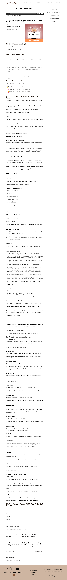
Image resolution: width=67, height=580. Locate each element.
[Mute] (39, 13)
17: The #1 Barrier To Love (12, 551)
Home (33, 567)
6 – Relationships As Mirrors (17, 92)
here (50, 14)
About (25, 2)
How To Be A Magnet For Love (24, 91)
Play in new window (13, 15)
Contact (58, 2)
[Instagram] (14, 575)
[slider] (42, 13)
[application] (25, 14)
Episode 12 (23, 144)
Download (19, 15)
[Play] (6, 13)
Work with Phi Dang (33, 570)
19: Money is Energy (38, 551)
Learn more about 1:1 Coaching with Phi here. (15, 83)
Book (31, 2)
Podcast (47, 2)
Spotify (17, 16)
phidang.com (11, 537)
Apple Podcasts (13, 16)
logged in (12, 560)
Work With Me (38, 2)
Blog (52, 2)
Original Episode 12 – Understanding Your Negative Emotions (18, 86)
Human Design (33, 572)
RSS (21, 16)
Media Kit (33, 574)
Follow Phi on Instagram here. (12, 84)
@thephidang (30, 537)
